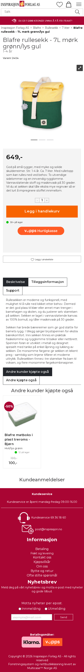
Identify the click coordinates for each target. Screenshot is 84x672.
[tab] (15, 282)
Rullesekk (51, 28)
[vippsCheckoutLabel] (42, 231)
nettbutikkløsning (51, 664)
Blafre (37, 28)
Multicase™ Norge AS (42, 668)
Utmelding (57, 609)
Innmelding (31, 609)
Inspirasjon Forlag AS (15, 28)
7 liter (66, 28)
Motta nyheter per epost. (42, 603)
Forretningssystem (21, 664)
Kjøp (42, 212)
